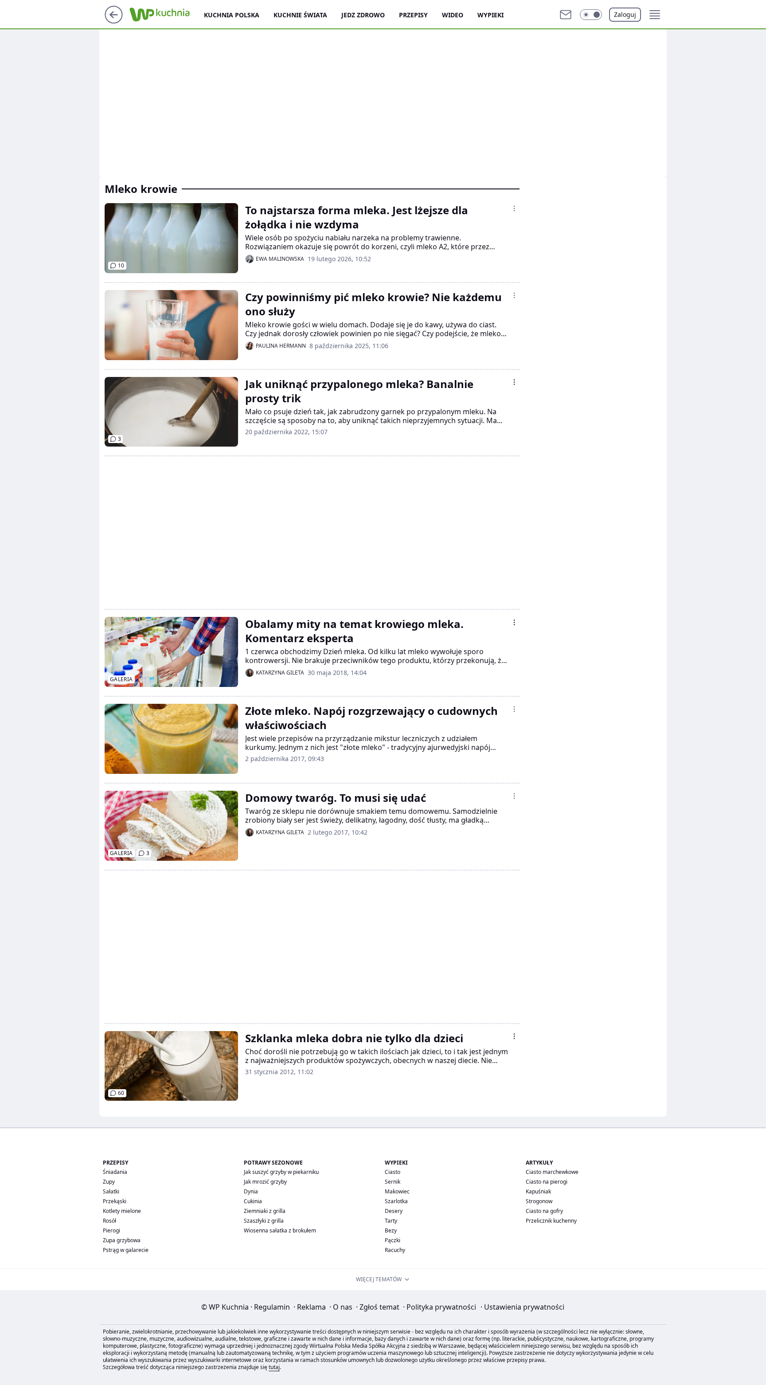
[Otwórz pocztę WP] (566, 15)
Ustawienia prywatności (522, 1307)
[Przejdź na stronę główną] (114, 21)
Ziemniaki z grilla (264, 1211)
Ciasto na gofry (544, 1211)
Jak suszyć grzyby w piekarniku (281, 1172)
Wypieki (490, 15)
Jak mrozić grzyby (265, 1181)
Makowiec (397, 1191)
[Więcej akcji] (514, 208)
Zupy (109, 1181)
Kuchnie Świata (300, 15)
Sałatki (111, 1191)
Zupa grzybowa (122, 1240)
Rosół (109, 1220)
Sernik (392, 1181)
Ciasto (392, 1172)
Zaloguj (625, 14)
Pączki (392, 1240)
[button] (591, 14)
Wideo (452, 15)
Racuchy (395, 1250)
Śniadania (115, 1172)
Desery (394, 1211)
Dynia (251, 1191)
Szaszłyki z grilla (264, 1220)
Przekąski (114, 1201)
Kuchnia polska (231, 15)
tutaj (274, 1367)
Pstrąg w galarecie (126, 1250)
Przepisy (413, 15)
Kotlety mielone (122, 1211)
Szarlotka (396, 1201)
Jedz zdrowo (363, 15)
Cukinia (253, 1201)
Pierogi (111, 1230)
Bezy (391, 1230)
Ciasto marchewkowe (552, 1172)
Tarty (391, 1220)
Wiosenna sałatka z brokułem (280, 1230)
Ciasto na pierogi (546, 1181)
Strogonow (539, 1201)
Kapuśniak (538, 1191)
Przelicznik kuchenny (551, 1220)
